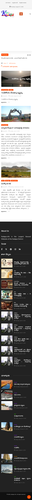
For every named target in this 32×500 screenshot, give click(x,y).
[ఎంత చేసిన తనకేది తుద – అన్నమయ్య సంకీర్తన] (6, 340)
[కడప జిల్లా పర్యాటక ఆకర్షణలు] (6, 384)
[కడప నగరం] (6, 394)
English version (22, 3)
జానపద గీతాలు (16, 281)
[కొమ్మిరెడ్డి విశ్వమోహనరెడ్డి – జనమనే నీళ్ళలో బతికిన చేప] (6, 263)
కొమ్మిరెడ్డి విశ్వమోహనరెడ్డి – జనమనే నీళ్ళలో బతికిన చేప (14, 58)
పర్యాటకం (15, 382)
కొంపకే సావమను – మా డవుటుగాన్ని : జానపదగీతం (22, 284)
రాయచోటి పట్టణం (19, 437)
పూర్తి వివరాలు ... (4, 102)
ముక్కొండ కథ (6, 183)
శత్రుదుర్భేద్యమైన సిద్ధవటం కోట (22, 468)
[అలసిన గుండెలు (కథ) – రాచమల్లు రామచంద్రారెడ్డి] (6, 305)
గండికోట (16, 447)
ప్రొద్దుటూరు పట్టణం (19, 405)
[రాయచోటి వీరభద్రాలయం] (6, 458)
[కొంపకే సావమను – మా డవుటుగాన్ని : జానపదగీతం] (6, 284)
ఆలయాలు (15, 456)
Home (5, 63)
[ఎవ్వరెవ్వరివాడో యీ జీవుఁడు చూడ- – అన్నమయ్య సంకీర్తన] (6, 350)
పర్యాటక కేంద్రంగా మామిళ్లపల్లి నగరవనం (15, 128)
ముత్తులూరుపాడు (18, 415)
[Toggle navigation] (21, 14)
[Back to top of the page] (29, 497)
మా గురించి (8, 3)
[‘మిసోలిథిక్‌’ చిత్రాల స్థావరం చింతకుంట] (6, 479)
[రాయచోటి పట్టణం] (6, 437)
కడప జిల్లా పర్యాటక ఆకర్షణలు (22, 384)
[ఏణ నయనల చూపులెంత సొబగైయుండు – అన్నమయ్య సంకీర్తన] (6, 328)
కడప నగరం (17, 394)
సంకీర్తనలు (15, 313)
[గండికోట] (6, 447)
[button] (28, 55)
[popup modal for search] (30, 14)
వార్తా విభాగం (5, 96)
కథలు (3, 180)
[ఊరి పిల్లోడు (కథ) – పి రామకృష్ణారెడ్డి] (6, 294)
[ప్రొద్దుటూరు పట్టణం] (6, 405)
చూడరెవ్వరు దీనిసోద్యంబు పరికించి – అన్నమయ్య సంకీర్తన (22, 362)
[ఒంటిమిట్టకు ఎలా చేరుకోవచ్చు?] (6, 426)
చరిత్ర (15, 414)
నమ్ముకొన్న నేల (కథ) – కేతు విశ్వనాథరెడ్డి (22, 273)
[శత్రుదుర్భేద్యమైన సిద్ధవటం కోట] (6, 468)
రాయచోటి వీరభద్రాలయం (21, 458)
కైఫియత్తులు (8, 180)
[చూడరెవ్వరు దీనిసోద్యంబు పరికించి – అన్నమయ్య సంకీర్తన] (6, 361)
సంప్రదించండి (15, 3)
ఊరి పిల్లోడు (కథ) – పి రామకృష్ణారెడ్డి (22, 294)
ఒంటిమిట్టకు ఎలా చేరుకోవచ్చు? (22, 426)
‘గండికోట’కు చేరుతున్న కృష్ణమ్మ (11, 92)
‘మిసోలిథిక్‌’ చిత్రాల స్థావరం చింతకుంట (22, 479)
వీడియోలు (11, 90)
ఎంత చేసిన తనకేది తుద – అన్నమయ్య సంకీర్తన (22, 339)
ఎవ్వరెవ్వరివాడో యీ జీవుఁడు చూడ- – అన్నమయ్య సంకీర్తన (22, 350)
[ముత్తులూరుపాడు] (6, 416)
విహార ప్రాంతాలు (12, 63)
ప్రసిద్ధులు (15, 260)
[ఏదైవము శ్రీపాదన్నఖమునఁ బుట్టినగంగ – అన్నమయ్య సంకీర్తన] (6, 315)
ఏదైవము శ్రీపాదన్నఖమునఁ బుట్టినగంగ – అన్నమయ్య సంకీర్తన (22, 316)
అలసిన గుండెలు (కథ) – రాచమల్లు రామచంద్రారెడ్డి (22, 305)
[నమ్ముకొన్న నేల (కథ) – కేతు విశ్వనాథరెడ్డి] (6, 273)
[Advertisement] (16, 37)
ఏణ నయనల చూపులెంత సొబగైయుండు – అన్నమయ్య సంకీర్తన (22, 328)
